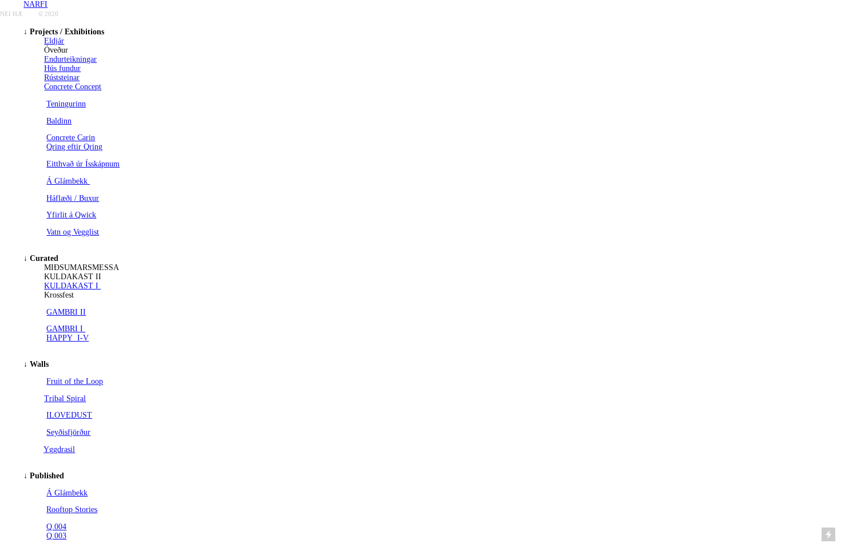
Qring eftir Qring (74, 146)
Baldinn (59, 121)
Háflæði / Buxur (72, 198)
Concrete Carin (70, 137)
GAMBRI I (65, 328)
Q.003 (56, 536)
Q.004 (56, 526)
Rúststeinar (62, 77)
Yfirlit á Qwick (71, 215)
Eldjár (54, 41)
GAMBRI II (66, 312)
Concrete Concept (72, 86)
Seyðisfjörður (68, 432)
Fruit (54, 381)
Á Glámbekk (68, 181)
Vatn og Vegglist (72, 232)
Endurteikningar (70, 59)
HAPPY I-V (67, 338)
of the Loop (82, 381)
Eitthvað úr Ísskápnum (83, 164)
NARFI (35, 4)
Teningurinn (66, 104)
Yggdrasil (59, 449)
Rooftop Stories (71, 509)
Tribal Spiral (65, 398)
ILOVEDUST (69, 415)
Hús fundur (62, 68)
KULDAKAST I (72, 286)
